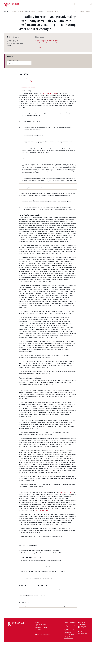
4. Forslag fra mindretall (26, 85)
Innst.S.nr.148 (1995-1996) (49, 93)
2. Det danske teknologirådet (28, 81)
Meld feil (88, 11)
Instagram (82, 626)
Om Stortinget (63, 4)
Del (75, 11)
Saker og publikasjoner (18, 11)
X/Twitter (82, 624)
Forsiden (11, 11)
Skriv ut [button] (81, 11)
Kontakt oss (38, 629)
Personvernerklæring (69, 634)
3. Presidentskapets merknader (28, 83)
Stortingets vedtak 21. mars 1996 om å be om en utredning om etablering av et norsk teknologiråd (47, 41)
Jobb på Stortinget (68, 637)
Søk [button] (87, 4)
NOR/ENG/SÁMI (80, 4)
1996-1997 (44, 11)
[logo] (11, 5)
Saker (23, 4)
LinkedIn (82, 627)
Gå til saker (38, 47)
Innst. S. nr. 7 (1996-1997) (13, 60)
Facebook (82, 622)
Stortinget (39, 11)
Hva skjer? (52, 4)
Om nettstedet (67, 632)
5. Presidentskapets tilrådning (28, 87)
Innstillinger (33, 11)
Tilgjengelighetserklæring (70, 636)
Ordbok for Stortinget (69, 629)
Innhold (10, 57)
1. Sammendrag (24, 79)
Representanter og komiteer (36, 4)
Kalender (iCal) (83, 633)
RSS (81, 631)
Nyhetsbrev (67, 631)
